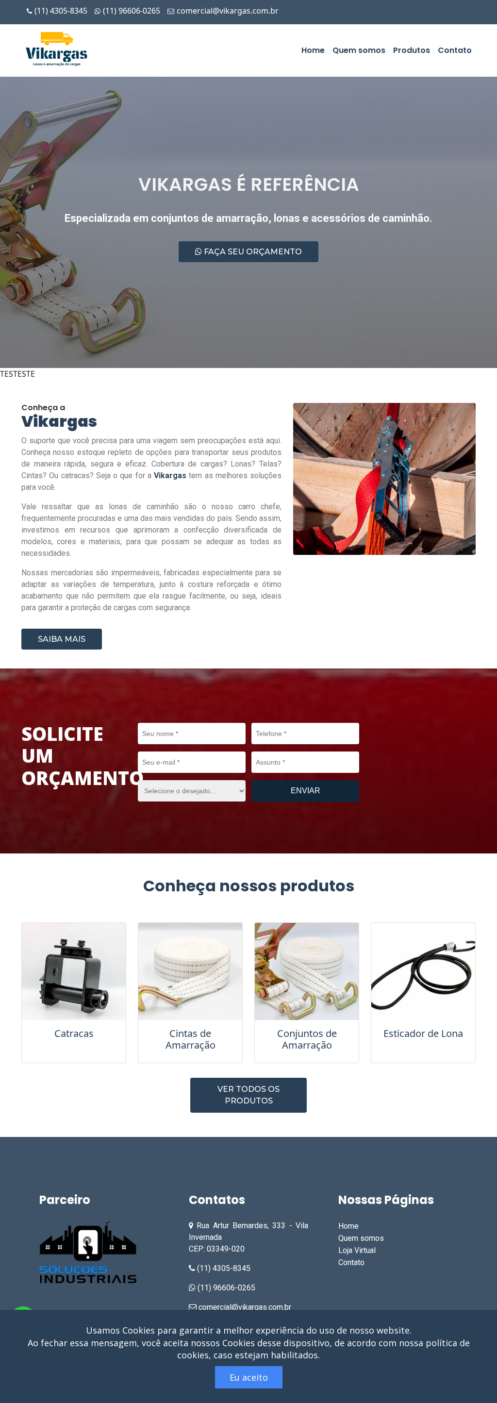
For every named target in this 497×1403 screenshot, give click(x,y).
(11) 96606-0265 (131, 10)
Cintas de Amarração (190, 1039)
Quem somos (358, 50)
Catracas (74, 1033)
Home (313, 50)
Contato (455, 50)
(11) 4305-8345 (61, 10)
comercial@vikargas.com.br (227, 10)
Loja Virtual (357, 1250)
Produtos (411, 50)
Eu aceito (249, 1377)
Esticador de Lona (423, 1033)
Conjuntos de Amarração (307, 1039)
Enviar (305, 790)
